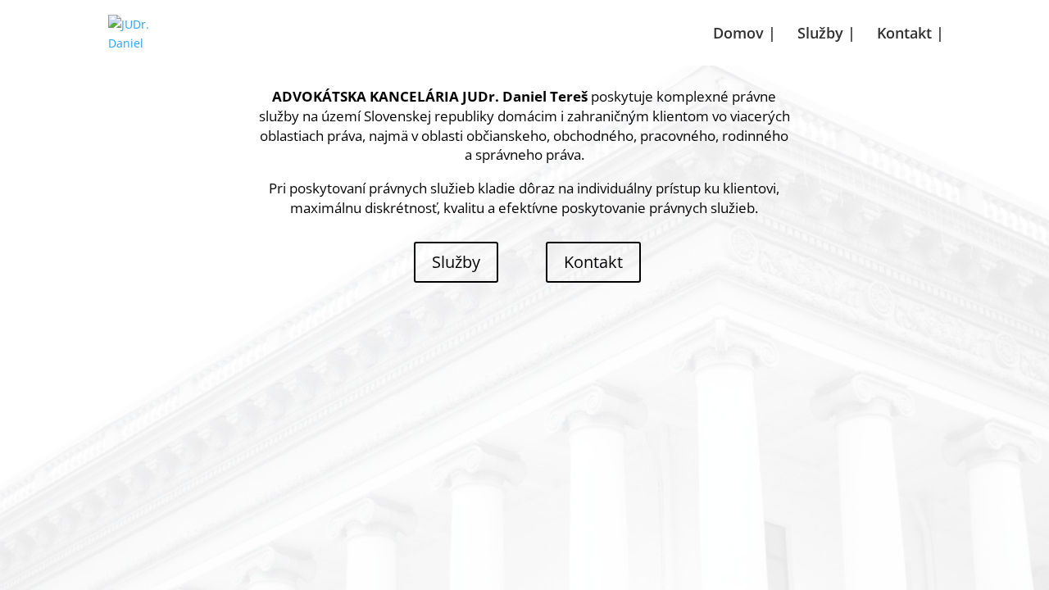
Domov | (744, 35)
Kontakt (593, 262)
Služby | (826, 35)
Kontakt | (910, 35)
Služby (456, 262)
